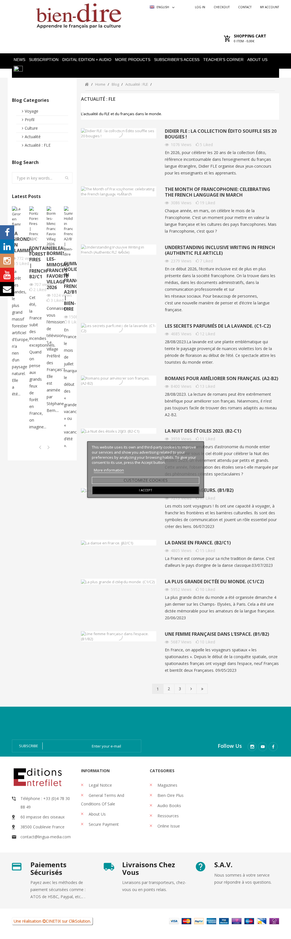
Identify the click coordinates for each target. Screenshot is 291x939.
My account (269, 7)
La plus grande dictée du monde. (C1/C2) (214, 582)
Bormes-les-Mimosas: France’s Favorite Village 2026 (51, 270)
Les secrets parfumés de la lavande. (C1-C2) (218, 326)
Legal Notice (100, 785)
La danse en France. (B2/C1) (198, 543)
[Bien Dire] (78, 14)
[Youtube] (262, 746)
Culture (31, 128)
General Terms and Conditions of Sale (102, 800)
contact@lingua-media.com (45, 836)
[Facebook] (273, 746)
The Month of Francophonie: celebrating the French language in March (217, 192)
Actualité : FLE (38, 145)
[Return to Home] (87, 84)
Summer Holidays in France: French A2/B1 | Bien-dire (68, 286)
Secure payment (103, 824)
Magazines (166, 785)
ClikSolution (79, 921)
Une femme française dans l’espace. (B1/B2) (217, 634)
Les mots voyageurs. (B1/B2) (199, 490)
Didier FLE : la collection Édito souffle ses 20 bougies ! (221, 134)
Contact (244, 7)
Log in (200, 7)
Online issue (168, 826)
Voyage (31, 111)
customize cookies (146, 480)
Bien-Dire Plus (170, 795)
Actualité (33, 136)
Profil (29, 119)
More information (109, 470)
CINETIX (53, 921)
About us (97, 814)
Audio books (168, 805)
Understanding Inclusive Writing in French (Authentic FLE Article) (220, 250)
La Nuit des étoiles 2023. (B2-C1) (203, 431)
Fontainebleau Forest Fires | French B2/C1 (33, 262)
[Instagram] (252, 746)
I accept (145, 490)
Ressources (167, 815)
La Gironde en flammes (16, 242)
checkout (222, 7)
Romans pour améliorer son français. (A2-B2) (221, 379)
